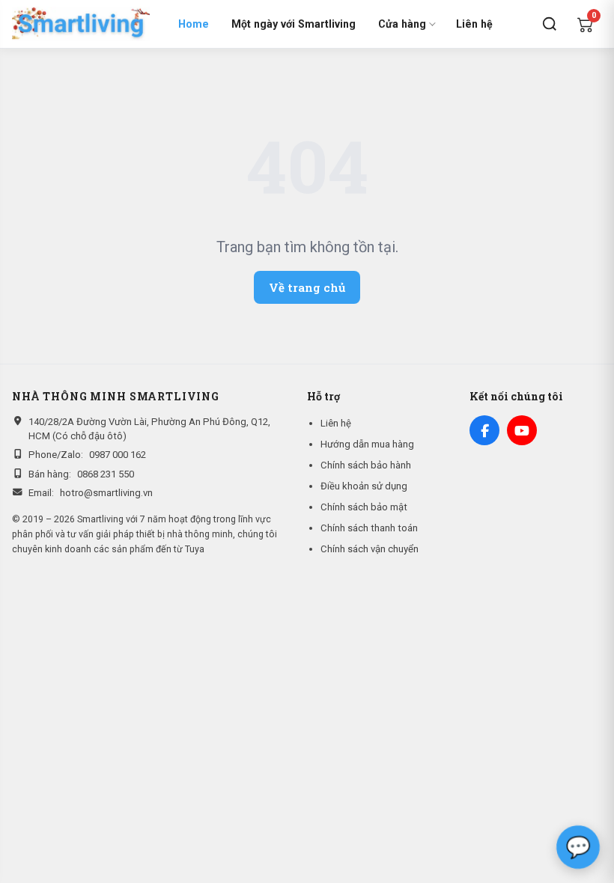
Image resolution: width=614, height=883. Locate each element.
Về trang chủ (307, 287)
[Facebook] (484, 430)
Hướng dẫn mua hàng (367, 444)
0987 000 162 (117, 454)
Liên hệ (474, 24)
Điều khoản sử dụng (363, 486)
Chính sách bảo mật (363, 507)
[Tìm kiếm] (549, 23)
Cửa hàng (402, 24)
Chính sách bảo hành (365, 465)
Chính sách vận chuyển (369, 548)
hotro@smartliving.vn (106, 492)
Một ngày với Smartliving (293, 24)
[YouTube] (522, 430)
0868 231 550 (105, 474)
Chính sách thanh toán (369, 528)
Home (193, 24)
